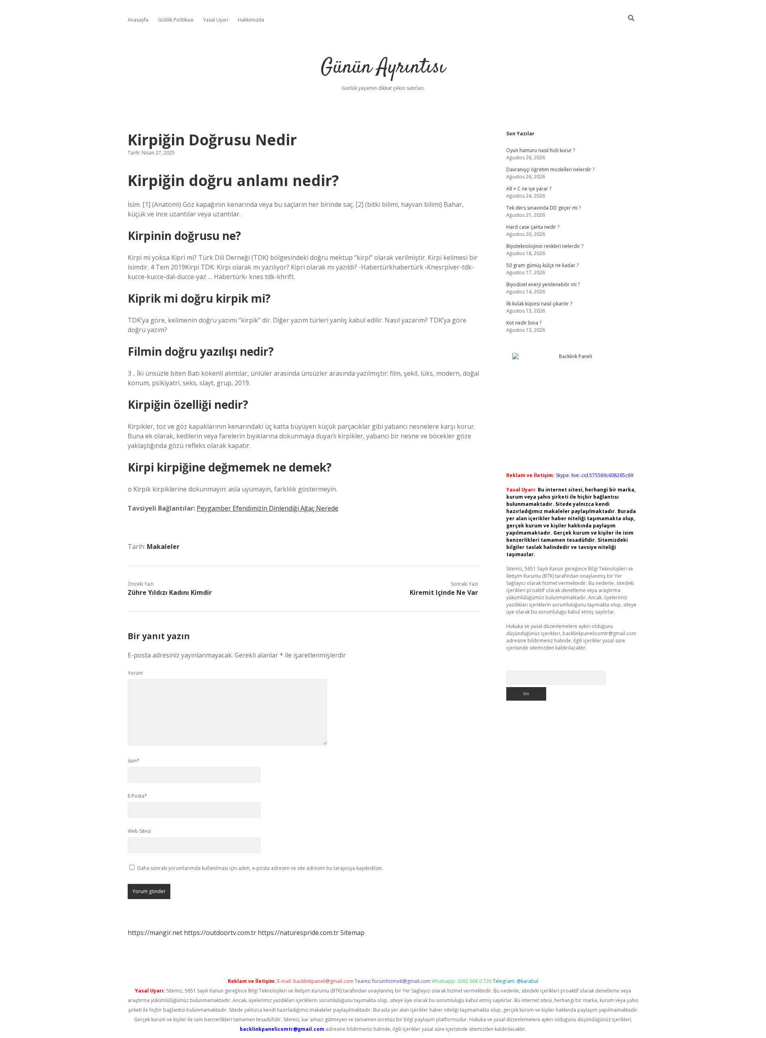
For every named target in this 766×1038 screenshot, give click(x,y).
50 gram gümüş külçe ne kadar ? (542, 265)
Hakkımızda (251, 19)
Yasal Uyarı (215, 19)
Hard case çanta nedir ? (532, 227)
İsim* (134, 760)
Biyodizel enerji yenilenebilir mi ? (543, 284)
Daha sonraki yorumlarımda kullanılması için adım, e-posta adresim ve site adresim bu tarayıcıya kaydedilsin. (260, 868)
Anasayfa (138, 19)
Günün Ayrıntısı (383, 67)
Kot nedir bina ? (523, 322)
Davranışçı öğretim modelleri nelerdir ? (550, 169)
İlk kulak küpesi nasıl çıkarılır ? (539, 303)
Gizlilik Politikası (175, 19)
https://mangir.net (155, 932)
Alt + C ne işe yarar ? (528, 188)
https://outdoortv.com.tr (220, 932)
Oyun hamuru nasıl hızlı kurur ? (540, 150)
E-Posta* (137, 795)
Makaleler (163, 546)
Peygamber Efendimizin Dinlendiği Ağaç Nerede (267, 508)
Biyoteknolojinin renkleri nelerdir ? (544, 246)
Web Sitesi (139, 831)
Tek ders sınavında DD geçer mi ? (543, 207)
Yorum (135, 673)
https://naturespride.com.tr (298, 932)
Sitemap (352, 932)
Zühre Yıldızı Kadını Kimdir (170, 592)
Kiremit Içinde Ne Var (444, 592)
